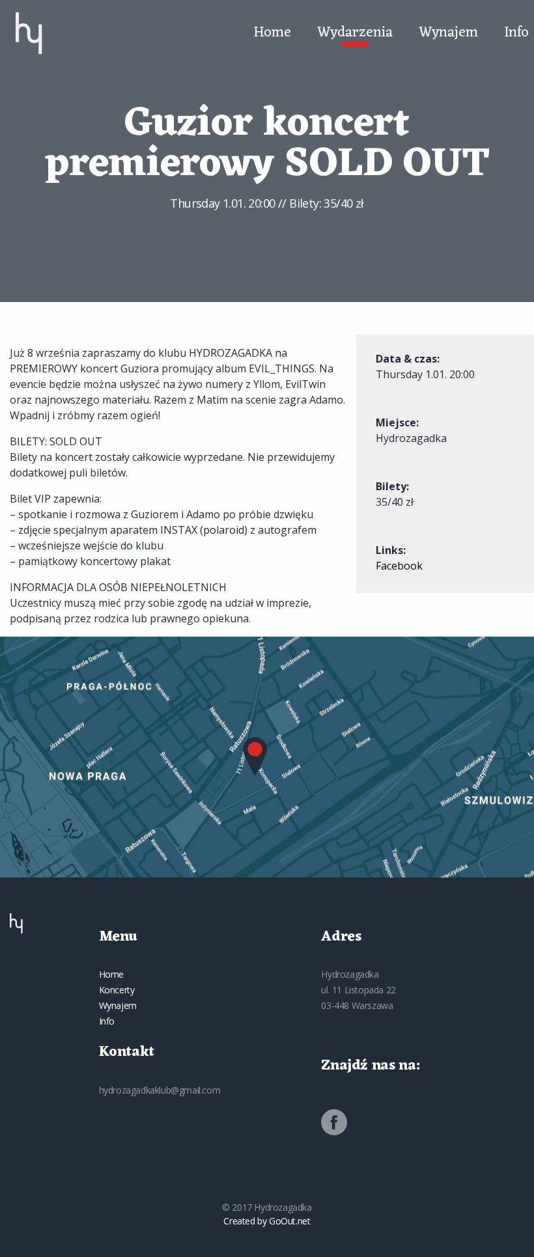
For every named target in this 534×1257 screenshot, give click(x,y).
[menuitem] (29, 33)
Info (516, 33)
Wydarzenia (355, 33)
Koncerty (117, 990)
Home (272, 33)
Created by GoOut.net (266, 1221)
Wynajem (448, 33)
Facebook (399, 566)
